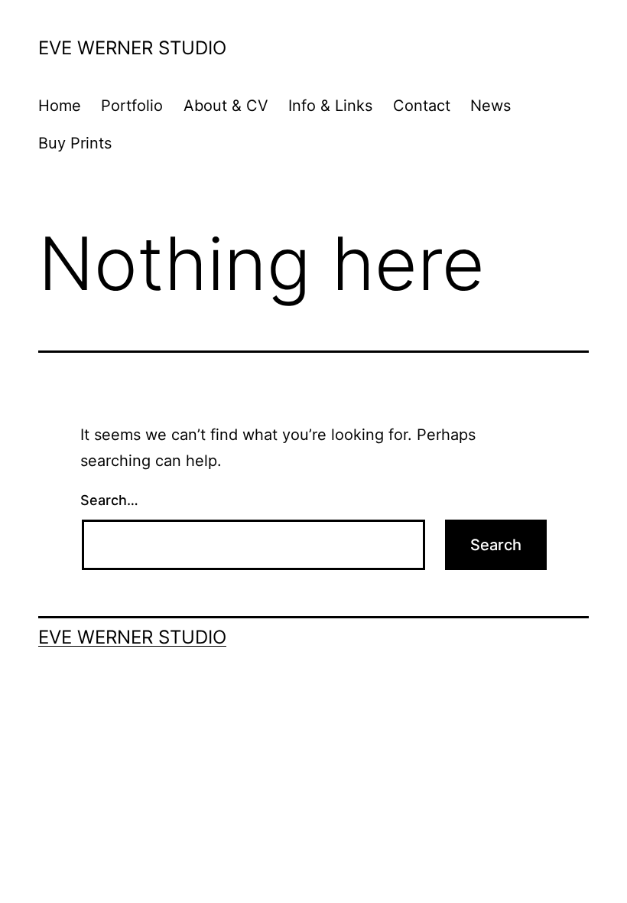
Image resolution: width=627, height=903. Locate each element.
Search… (109, 500)
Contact (421, 105)
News (490, 105)
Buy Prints (75, 143)
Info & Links (330, 105)
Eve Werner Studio (132, 48)
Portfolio (132, 105)
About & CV (226, 105)
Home (59, 105)
